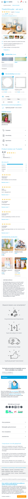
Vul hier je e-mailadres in (7, 372)
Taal (4, 156)
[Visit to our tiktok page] (21, 407)
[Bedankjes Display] (20, 245)
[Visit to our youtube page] (15, 407)
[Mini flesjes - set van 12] (7, 263)
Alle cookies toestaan (21, 496)
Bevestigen (4, 377)
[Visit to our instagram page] (18, 407)
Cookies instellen (5, 496)
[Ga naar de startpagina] (8, 2)
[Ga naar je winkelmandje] (25, 2)
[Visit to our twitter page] (9, 407)
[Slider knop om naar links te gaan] (3, 37)
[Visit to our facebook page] (6, 407)
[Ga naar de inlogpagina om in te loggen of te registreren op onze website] (20, 2)
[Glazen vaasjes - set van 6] (7, 245)
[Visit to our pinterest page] (12, 407)
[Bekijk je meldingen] (23, 2)
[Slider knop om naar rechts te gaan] (24, 37)
